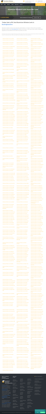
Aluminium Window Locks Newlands (8, 256)
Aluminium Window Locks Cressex (8, 314)
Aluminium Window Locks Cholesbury (8, 140)
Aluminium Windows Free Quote (29, 406)
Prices (12, 4)
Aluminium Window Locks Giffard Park (22, 216)
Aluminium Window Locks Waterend (36, 139)
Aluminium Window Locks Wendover (22, 204)
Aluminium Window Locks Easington (22, 119)
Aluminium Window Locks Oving (36, 53)
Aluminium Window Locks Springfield (8, 64)
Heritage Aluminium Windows (21, 397)
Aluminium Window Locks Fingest (22, 85)
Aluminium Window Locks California (8, 188)
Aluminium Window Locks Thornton (36, 266)
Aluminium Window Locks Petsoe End (8, 105)
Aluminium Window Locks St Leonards (22, 177)
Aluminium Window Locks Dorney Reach (37, 259)
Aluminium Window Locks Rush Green (22, 60)
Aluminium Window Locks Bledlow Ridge (23, 131)
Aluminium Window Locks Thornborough (37, 311)
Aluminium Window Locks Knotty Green (9, 324)
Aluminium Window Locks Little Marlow (9, 114)
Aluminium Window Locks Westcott (8, 272)
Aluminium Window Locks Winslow (8, 66)
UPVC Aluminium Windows (22, 384)
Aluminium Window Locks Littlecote (8, 216)
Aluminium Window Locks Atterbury (22, 256)
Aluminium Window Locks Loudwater (8, 38)
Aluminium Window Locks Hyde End (22, 354)
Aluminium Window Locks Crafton (22, 335)
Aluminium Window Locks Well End (22, 296)
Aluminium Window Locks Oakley (8, 127)
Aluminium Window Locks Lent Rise (36, 101)
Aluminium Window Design (22, 387)
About (5, 4)
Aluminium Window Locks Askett (22, 257)
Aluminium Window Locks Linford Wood (23, 272)
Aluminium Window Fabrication (30, 387)
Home (2, 4)
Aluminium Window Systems (15, 395)
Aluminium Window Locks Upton (8, 234)
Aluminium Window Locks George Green (37, 122)
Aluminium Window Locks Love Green (36, 305)
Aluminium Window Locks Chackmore (36, 322)
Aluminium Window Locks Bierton (8, 48)
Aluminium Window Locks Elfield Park (22, 72)
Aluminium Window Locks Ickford (36, 133)
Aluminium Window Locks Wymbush (8, 177)
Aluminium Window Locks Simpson (22, 89)
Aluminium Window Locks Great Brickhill (23, 248)
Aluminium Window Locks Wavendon (8, 150)
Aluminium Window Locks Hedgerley (8, 192)
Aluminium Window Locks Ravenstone (8, 53)
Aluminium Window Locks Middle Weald (9, 46)
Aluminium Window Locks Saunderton (22, 59)
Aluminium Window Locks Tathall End (36, 167)
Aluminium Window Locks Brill (35, 210)
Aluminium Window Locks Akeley (22, 266)
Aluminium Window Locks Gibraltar (8, 263)
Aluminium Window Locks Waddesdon (36, 187)
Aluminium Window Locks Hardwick (36, 72)
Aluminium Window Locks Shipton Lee (22, 137)
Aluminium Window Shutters (29, 400)
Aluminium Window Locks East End (22, 219)
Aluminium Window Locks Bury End (8, 302)
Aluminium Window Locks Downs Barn (36, 158)
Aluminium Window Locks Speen (22, 285)
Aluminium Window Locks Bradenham (22, 254)
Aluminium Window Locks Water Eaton (37, 309)
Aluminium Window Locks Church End (22, 166)
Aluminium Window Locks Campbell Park (9, 317)
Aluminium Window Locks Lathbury (8, 347)
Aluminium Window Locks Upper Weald (37, 254)
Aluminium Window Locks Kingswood (22, 147)
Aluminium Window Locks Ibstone (36, 219)
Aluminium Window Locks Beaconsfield (23, 331)
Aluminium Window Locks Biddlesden (36, 142)
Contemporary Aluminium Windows (22, 404)
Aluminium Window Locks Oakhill (8, 337)
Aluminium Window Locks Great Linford (37, 207)
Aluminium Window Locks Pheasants (8, 50)
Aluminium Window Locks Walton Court (9, 363)
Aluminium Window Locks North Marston (23, 48)
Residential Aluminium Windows (29, 396)
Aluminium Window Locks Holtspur (8, 176)
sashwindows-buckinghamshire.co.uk (38, 381)
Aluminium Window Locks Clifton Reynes (9, 116)
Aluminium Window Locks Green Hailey (23, 183)
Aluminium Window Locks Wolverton (22, 366)
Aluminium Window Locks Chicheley (22, 52)
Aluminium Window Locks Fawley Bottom (37, 164)
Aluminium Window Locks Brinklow (8, 170)
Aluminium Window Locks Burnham (8, 113)
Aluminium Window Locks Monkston (8, 95)
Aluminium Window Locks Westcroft (36, 140)
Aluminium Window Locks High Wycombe (37, 105)
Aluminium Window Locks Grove (8, 269)
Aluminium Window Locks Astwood (36, 327)
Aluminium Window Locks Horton (36, 143)
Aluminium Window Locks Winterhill (36, 213)
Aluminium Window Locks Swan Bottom (23, 76)
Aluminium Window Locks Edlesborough (37, 237)
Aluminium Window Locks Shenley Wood (9, 296)
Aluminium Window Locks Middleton (22, 136)
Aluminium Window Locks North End (36, 64)
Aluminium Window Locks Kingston (22, 42)
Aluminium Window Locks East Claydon (37, 174)
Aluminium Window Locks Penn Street (8, 309)
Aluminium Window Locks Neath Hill (22, 176)
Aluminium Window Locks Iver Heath (36, 325)
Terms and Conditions (24, 412)
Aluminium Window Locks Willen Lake (22, 125)
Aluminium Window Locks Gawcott (8, 237)
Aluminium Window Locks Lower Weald (37, 95)
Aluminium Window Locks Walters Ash (8, 219)
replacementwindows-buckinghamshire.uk (38, 388)
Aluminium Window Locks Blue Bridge (8, 187)
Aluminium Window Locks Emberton (8, 63)
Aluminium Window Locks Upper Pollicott (23, 169)
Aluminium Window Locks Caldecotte (36, 361)
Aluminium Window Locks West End (22, 105)
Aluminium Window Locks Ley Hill (36, 204)
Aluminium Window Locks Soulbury (8, 125)
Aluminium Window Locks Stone (36, 75)
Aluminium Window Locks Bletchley (36, 363)
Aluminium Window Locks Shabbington (8, 169)
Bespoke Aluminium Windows (21, 380)
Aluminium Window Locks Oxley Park (22, 111)
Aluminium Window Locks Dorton (36, 299)
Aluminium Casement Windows (29, 383)
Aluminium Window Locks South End (8, 179)
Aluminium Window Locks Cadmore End (9, 174)
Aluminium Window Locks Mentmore (36, 228)
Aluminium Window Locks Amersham (8, 55)
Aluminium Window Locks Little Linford (23, 302)
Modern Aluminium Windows (23, 401)
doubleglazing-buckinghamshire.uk (37, 391)
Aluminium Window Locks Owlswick (36, 192)
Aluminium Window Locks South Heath (23, 299)
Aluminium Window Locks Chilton (8, 139)
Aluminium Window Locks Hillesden (36, 334)
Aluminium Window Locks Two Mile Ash (9, 364)
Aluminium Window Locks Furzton (8, 370)
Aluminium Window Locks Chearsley (8, 204)
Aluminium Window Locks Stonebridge (36, 188)
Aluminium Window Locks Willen (22, 134)
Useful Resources (38, 376)
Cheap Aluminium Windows (15, 398)
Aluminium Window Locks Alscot (36, 282)
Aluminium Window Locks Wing (35, 38)
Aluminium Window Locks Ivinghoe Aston (37, 231)
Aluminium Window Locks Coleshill (36, 123)
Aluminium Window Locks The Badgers (23, 123)
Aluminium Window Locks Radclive (8, 143)
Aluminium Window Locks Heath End (36, 357)
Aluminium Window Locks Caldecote (36, 46)
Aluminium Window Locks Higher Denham (23, 289)
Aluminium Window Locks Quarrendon (8, 213)
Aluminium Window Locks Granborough (9, 130)
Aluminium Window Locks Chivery (36, 108)
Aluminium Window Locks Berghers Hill (37, 82)
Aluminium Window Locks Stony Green (8, 257)
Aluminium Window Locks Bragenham (8, 131)
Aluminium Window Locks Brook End (22, 50)
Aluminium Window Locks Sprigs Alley (36, 66)
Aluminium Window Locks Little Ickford (37, 251)
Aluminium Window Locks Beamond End (37, 198)
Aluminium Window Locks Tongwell (22, 361)
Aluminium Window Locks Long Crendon (37, 314)
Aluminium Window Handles (15, 388)
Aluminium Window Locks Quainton (8, 85)
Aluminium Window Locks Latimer (36, 358)
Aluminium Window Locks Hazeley (8, 366)
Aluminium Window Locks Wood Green (23, 55)
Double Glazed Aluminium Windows (29, 392)
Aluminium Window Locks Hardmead (22, 139)
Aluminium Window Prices (22, 408)
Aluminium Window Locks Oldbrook (36, 63)
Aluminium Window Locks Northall (22, 282)
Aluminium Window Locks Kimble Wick (36, 55)
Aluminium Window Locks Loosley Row (9, 111)
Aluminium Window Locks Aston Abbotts (37, 301)
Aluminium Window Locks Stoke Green (22, 250)
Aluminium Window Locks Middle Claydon (23, 185)
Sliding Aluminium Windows (15, 407)
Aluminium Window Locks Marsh (36, 117)
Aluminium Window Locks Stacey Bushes (23, 337)
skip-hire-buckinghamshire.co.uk (38, 385)
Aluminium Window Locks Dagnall (36, 113)
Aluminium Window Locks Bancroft (22, 63)
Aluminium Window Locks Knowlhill (36, 293)
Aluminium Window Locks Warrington (36, 332)
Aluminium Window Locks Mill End (8, 76)
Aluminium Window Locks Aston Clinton (37, 260)
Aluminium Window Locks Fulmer (36, 42)
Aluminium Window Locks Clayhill (36, 59)
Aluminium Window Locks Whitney (22, 153)
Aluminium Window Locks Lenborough (8, 253)
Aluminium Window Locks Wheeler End (37, 73)
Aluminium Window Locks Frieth (22, 259)
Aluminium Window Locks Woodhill (36, 76)
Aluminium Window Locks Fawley (36, 247)
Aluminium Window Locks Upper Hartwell (37, 304)
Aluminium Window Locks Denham (36, 179)
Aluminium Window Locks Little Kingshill (9, 282)
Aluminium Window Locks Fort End (36, 315)
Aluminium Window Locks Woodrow (22, 173)
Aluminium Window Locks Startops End (37, 216)
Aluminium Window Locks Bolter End (8, 260)
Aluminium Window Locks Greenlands (36, 257)
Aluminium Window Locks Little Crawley (23, 98)
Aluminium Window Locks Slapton (22, 114)
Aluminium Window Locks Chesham (36, 194)
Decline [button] (37, 412)
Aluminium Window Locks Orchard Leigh (9, 173)
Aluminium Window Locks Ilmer (7, 279)
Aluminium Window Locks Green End (36, 225)
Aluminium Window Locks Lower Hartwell (9, 75)
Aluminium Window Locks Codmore (8, 123)
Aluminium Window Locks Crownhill (8, 122)
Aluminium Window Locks (15, 401)
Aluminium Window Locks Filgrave (36, 324)
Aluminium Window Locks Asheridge (36, 272)
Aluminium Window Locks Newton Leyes (9, 231)
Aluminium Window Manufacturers (15, 384)
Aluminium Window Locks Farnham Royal (23, 190)
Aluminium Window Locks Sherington (22, 116)
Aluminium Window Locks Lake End (36, 176)
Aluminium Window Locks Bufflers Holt (23, 113)
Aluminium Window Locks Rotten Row (36, 166)
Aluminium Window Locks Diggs (36, 250)
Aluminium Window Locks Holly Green (36, 136)
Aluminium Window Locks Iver (35, 70)
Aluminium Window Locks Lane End (36, 317)
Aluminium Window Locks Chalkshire (22, 317)
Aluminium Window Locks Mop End (36, 92)
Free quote (17, 4)
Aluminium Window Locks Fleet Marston (9, 247)
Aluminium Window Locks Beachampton (23, 350)
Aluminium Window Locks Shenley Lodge (9, 59)
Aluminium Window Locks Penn (7, 357)
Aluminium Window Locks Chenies (22, 122)
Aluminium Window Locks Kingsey (22, 234)
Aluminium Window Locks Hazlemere (22, 332)
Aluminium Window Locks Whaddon (22, 120)
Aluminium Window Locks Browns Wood (37, 110)
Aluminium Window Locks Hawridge (36, 150)
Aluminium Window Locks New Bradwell (9, 197)
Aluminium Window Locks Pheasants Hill (9, 259)
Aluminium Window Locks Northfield (8, 98)
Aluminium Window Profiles (22, 390)
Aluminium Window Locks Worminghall (37, 273)
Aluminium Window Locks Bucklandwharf (23, 179)
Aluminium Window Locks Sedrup (8, 304)
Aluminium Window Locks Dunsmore (36, 173)
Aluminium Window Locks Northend (36, 350)
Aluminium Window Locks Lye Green (36, 289)
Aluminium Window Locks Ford (21, 301)
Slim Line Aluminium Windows (14, 391)
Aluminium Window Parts (29, 379)
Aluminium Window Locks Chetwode (36, 200)
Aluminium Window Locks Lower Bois (36, 364)
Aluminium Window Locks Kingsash (22, 56)
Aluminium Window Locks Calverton (22, 207)
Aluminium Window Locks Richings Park (9, 285)
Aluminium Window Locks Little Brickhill (9, 318)
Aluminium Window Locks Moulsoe (36, 89)
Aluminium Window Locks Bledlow (22, 38)
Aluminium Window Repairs (15, 404)
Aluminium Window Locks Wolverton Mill (9, 321)
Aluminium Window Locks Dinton (8, 315)
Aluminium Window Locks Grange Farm (9, 117)
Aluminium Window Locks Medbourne (8, 245)
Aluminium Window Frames (15, 380)
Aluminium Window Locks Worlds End (36, 267)
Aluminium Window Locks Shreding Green (37, 107)
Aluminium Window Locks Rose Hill (22, 314)
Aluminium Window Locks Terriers (22, 213)
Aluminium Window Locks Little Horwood (23, 267)
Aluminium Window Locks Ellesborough (37, 262)
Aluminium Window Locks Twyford (22, 117)
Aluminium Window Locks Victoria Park (9, 183)
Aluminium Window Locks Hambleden (36, 69)
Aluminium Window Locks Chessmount (9, 311)
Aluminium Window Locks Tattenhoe (22, 46)
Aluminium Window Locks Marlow (36, 52)
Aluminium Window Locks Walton (8, 305)
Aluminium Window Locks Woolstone (8, 107)
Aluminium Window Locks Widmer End (36, 177)
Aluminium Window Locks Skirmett (22, 78)
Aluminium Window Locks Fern (21, 318)
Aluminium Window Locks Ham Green (22, 164)
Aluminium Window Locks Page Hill (36, 244)
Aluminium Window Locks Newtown (8, 341)
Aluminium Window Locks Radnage (22, 231)
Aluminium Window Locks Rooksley (8, 42)
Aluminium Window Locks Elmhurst (8, 147)
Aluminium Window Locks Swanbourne (23, 197)
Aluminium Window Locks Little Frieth (8, 350)
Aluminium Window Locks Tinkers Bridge (37, 347)
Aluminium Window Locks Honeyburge (36, 312)
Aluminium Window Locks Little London (37, 160)
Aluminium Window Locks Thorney (36, 275)
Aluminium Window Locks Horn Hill (22, 237)
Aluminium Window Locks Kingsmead (22, 127)
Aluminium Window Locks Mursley (22, 180)
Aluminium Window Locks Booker (36, 120)
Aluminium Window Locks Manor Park (22, 263)
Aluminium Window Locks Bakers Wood (23, 73)
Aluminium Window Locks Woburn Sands (23, 334)
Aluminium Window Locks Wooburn (36, 134)
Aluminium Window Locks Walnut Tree (8, 198)
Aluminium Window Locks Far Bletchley (23, 187)
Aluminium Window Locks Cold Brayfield (23, 194)
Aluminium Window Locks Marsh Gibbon (37, 341)
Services (8, 4)
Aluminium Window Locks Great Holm (8, 361)
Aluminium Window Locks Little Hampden (23, 367)
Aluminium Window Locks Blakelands (36, 185)
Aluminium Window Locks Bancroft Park (37, 256)
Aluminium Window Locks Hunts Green (37, 269)
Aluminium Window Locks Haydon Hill (22, 133)
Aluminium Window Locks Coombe (36, 130)
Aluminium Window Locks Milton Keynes (23, 167)
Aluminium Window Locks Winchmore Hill (23, 324)
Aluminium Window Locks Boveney (36, 253)
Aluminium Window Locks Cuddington (36, 119)
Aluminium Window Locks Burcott (22, 75)
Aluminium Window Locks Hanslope (36, 302)
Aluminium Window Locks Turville (22, 347)
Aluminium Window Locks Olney (21, 341)
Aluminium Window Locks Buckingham (8, 119)
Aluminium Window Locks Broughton (8, 222)
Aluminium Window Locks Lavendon (22, 309)
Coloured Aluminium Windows (21, 393)
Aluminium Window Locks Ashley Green (23, 53)
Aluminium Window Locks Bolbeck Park (9, 180)
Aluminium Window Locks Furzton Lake (23, 174)
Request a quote (40, 4)
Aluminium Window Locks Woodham (22, 150)
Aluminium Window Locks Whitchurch (22, 273)
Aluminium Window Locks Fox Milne (36, 50)
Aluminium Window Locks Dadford (8, 328)
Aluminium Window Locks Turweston (22, 247)
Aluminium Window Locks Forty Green (36, 344)
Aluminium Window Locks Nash (21, 170)
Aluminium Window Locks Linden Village (23, 279)
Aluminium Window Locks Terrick (36, 169)
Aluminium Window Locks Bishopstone (37, 248)
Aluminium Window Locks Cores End (36, 242)
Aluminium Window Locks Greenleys (22, 158)
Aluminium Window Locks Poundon (22, 245)
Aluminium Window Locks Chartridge (8, 69)
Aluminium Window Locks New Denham (37, 161)
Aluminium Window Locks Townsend (8, 190)
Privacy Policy (29, 412)
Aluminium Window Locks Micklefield (22, 222)
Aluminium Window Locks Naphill (22, 253)
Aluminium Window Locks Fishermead (8, 335)
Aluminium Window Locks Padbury (8, 275)
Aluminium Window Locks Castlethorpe (9, 194)
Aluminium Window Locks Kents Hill (36, 116)
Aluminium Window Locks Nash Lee (36, 67)
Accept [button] (42, 412)
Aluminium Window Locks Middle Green (23, 188)
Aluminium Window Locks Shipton (8, 210)
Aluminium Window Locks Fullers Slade (23, 64)
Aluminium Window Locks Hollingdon (36, 137)
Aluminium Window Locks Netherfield (36, 296)
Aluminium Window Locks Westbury (36, 111)
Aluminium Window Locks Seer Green (36, 238)
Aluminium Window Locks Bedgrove (36, 366)
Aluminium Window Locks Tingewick (8, 273)
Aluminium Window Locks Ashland (22, 325)
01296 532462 (28, 2)
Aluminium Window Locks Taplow (36, 131)
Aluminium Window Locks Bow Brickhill (23, 130)
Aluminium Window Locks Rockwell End (23, 327)
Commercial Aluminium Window (30, 403)
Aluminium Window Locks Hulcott (36, 270)
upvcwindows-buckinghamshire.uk (37, 394)
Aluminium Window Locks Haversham (36, 245)
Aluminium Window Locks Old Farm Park (9, 120)
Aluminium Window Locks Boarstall (36, 321)
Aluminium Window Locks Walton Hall (22, 363)
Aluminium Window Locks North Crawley (37, 114)
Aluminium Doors (30, 389)
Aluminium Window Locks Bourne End (8, 185)
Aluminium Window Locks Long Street (22, 364)
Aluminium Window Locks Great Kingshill (23, 210)
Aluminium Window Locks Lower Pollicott (37, 331)
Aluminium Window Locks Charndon (22, 315)
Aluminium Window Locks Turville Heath (37, 279)
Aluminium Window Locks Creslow (8, 367)
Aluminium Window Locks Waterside (22, 95)
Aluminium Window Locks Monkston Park (9, 334)
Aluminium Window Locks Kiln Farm (22, 304)
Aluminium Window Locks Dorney (8, 254)
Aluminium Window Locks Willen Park (8, 52)
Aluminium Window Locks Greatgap (22, 107)
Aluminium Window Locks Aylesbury (22, 251)
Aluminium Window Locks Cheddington (37, 222)
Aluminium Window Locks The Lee (36, 85)
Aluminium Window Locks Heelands (8, 164)
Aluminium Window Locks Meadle (36, 335)
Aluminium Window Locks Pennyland (36, 197)
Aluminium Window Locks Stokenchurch (23, 192)
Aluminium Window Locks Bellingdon (8, 251)
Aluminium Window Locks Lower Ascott (37, 98)
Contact (21, 4)
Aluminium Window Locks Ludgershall (8, 293)
